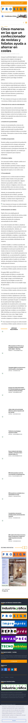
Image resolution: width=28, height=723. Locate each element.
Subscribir (14, 661)
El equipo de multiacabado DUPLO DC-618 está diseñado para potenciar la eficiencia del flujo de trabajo (16, 389)
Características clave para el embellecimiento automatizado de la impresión (16, 515)
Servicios (11, 677)
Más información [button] (13, 717)
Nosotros (6, 677)
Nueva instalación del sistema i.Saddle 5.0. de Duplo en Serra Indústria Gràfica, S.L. (15, 453)
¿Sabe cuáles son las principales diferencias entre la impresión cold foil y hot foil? (16, 411)
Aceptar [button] (14, 720)
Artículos (6, 26)
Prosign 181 (5, 591)
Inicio (2, 26)
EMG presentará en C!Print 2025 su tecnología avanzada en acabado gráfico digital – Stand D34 (16, 347)
